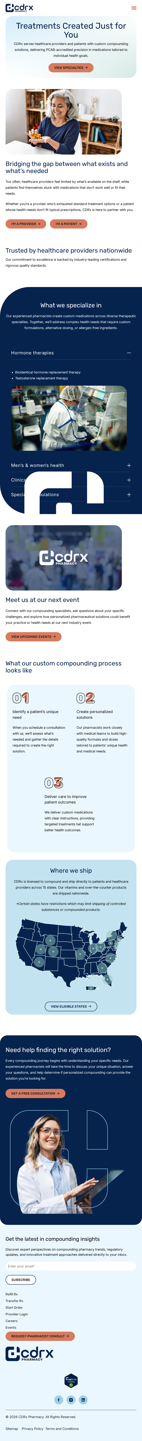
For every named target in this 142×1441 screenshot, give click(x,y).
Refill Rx (12, 1294)
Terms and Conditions (62, 1429)
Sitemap (12, 1429)
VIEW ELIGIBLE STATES (69, 1006)
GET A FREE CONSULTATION (33, 1093)
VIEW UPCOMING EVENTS (31, 637)
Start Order (14, 1308)
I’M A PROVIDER (23, 224)
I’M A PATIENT (66, 224)
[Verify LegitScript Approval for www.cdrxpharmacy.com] (71, 1380)
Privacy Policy (32, 1429)
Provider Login (17, 1314)
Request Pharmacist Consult (38, 1336)
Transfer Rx (14, 1301)
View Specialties (68, 68)
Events (11, 1328)
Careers (12, 1321)
